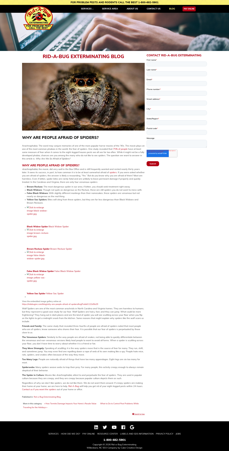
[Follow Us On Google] (132, 428)
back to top (139, 414)
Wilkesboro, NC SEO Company (102, 448)
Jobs (178, 434)
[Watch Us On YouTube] (114, 428)
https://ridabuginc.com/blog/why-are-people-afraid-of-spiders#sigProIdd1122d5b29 (60, 304)
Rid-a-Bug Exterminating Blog (47, 397)
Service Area (110, 9)
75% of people (120, 149)
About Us (132, 9)
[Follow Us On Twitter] (105, 428)
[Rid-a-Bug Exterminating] (38, 18)
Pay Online (189, 9)
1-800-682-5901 (114, 440)
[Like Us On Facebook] (123, 428)
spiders (113, 172)
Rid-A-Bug (73, 386)
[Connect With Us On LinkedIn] (96, 428)
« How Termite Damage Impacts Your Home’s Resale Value (70, 404)
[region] (114, 32)
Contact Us (154, 9)
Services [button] (86, 9)
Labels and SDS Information (137, 434)
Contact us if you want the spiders (39, 389)
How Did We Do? (70, 434)
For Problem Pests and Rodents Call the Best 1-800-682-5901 (115, 2)
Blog (172, 9)
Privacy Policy (164, 434)
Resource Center (107, 434)
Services (53, 434)
